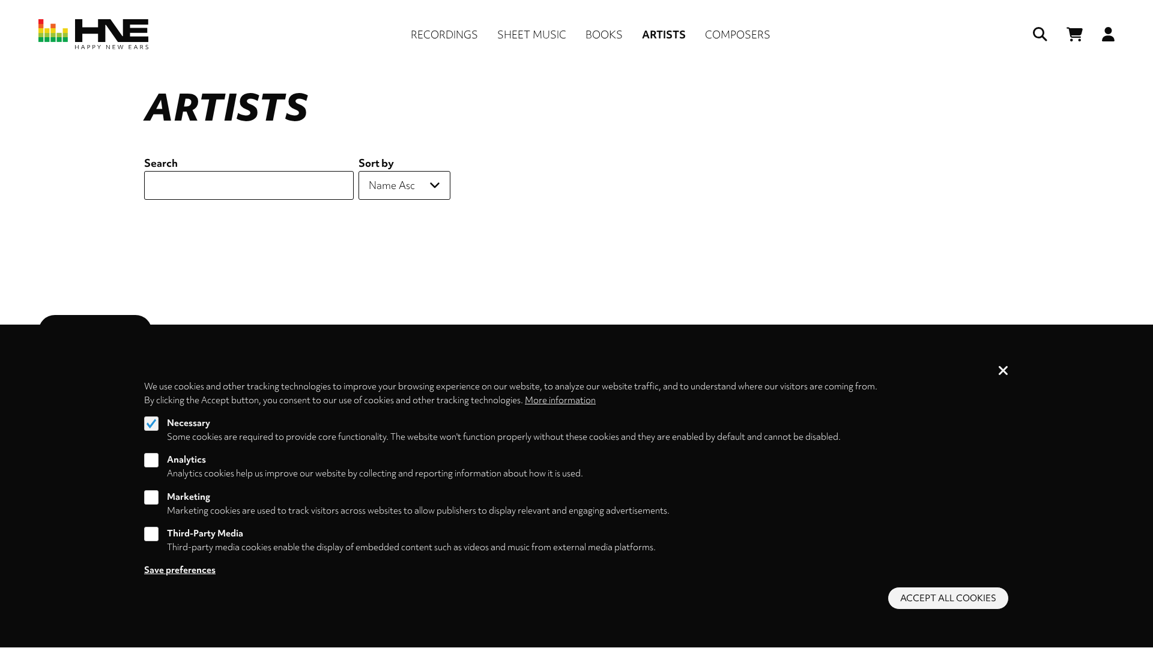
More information (560, 400)
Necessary (188, 423)
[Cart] (1075, 34)
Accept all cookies (948, 598)
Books (604, 34)
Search (161, 163)
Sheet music (531, 34)
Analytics (186, 460)
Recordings (444, 34)
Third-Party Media (205, 533)
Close (1003, 371)
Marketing (188, 497)
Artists (664, 34)
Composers (737, 34)
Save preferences (180, 570)
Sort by (376, 163)
